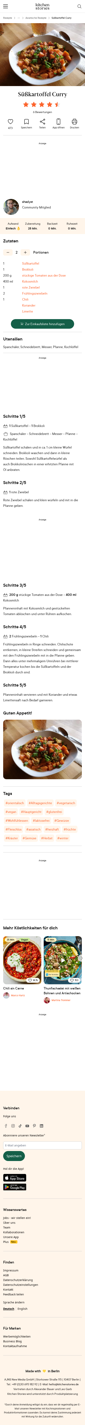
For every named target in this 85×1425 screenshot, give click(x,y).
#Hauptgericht (31, 812)
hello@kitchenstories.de (64, 1384)
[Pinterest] (34, 1126)
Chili (25, 299)
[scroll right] (81, 958)
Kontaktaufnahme (15, 1346)
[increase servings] (25, 252)
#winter (62, 838)
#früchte (70, 829)
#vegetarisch (66, 803)
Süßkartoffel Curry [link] (61, 18)
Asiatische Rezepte (36, 18)
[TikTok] (20, 1126)
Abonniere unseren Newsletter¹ (24, 1135)
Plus (9, 1242)
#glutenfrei (54, 812)
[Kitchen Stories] (42, 6)
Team (6, 1227)
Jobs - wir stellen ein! (17, 1218)
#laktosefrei (41, 820)
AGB (6, 1275)
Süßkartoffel (30, 263)
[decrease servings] (8, 252)
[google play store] (42, 1187)
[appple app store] (42, 1178)
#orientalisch (15, 803)
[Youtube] (27, 1126)
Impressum (10, 1270)
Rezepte (7, 18)
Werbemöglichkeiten (17, 1336)
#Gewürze (61, 820)
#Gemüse (29, 838)
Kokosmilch (30, 281)
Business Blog (12, 1341)
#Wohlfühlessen (17, 820)
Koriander (28, 305)
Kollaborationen (13, 1232)
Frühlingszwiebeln (34, 293)
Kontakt (8, 1289)
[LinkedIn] (41, 1126)
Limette (27, 311)
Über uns (9, 1223)
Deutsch (8, 1309)
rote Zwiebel (31, 287)
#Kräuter (12, 838)
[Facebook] (6, 1126)
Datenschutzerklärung (18, 1280)
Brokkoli (27, 269)
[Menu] (5, 6)
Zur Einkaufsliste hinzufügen (45, 324)
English (22, 1309)
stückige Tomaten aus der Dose (44, 275)
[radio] (26, 104)
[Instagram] (13, 1126)
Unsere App (11, 1237)
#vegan (11, 812)
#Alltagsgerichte (40, 803)
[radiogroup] (42, 105)
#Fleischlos (14, 829)
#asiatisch (33, 829)
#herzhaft (52, 829)
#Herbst (47, 838)
